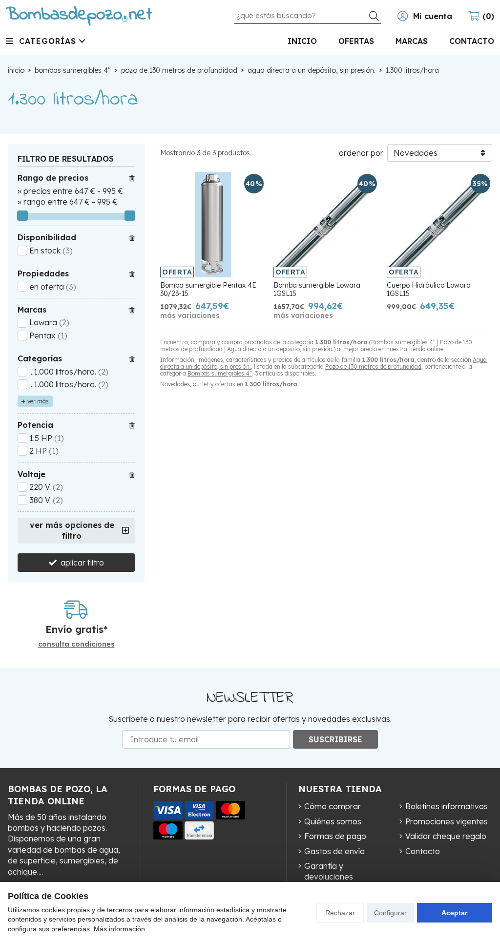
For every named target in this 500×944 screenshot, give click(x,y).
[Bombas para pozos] (79, 16)
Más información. (120, 929)
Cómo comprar (332, 806)
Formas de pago (335, 836)
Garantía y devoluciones (328, 871)
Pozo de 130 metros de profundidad (373, 366)
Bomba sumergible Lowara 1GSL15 (316, 289)
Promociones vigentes (446, 821)
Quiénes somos (332, 821)
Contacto (422, 851)
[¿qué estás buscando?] (307, 15)
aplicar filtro (82, 562)
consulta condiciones (76, 644)
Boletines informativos (446, 806)
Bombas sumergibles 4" (220, 373)
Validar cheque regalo (445, 836)
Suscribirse (335, 739)
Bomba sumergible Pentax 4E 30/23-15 (208, 289)
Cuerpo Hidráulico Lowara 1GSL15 (429, 289)
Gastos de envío (334, 851)
